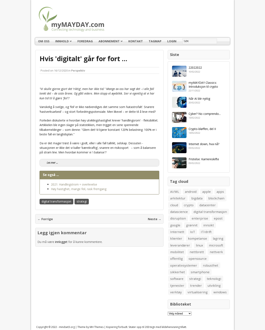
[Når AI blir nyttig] (179, 105)
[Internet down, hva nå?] (179, 151)
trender (196, 285)
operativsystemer (183, 265)
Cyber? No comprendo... (205, 114)
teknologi (214, 279)
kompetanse (197, 238)
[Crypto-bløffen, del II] (179, 135)
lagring (218, 238)
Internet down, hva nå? (204, 144)
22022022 (195, 67)
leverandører (180, 245)
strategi (82, 201)
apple (206, 191)
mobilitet (177, 252)
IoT (192, 232)
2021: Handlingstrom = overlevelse (74, 184)
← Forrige (45, 219)
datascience (179, 212)
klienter (176, 238)
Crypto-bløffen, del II (202, 129)
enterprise (200, 218)
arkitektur (178, 198)
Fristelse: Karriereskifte (204, 159)
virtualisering (198, 292)
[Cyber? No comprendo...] (179, 120)
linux (199, 245)
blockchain (216, 198)
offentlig (176, 258)
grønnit (192, 225)
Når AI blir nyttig (199, 99)
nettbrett (197, 252)
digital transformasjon (56, 201)
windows (220, 292)
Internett (177, 232)
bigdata (196, 198)
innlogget (61, 242)
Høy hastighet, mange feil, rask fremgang (78, 189)
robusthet (210, 265)
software (176, 279)
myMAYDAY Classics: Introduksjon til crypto (203, 84)
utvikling (214, 285)
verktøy (176, 292)
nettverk (216, 252)
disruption (178, 218)
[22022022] (179, 74)
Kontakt (135, 41)
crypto (189, 205)
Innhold (62, 41)
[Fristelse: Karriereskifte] (179, 166)
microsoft (216, 245)
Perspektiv (78, 70)
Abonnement (109, 41)
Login (171, 41)
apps (220, 191)
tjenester (177, 285)
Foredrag (85, 41)
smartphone (200, 272)
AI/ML (174, 191)
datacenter (207, 205)
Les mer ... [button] (52, 162)
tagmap (155, 41)
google (175, 225)
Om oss (43, 41)
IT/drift (206, 232)
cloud (174, 205)
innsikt (208, 225)
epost (218, 218)
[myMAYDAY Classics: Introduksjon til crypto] (179, 89)
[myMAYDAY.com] (132, 19)
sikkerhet (177, 272)
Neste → (154, 219)
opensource (198, 258)
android (190, 191)
